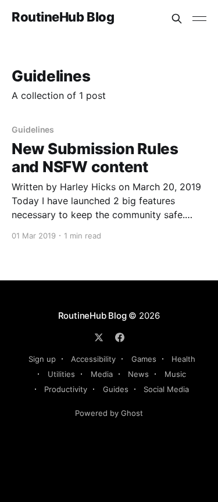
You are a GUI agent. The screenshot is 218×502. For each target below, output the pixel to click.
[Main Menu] (199, 18)
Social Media (166, 389)
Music (175, 374)
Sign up (42, 359)
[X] (98, 337)
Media (102, 374)
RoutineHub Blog (63, 17)
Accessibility (93, 359)
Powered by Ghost (109, 413)
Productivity (65, 389)
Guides (115, 389)
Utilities (61, 374)
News (138, 374)
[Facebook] (119, 337)
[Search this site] (176, 18)
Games (143, 359)
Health (183, 359)
